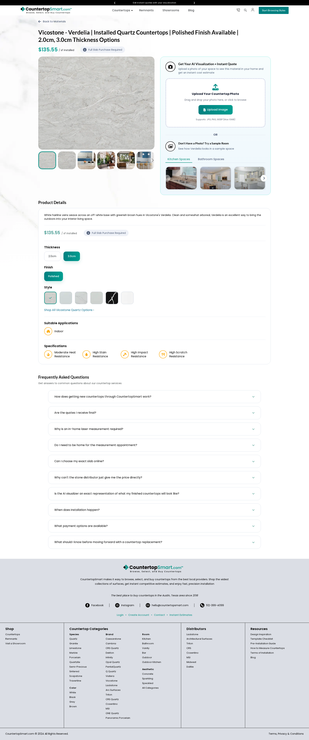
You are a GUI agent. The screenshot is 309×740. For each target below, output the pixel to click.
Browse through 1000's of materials (151, 3)
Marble (73, 652)
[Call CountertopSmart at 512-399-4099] (238, 10)
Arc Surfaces (113, 690)
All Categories (150, 688)
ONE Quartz (112, 713)
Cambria (111, 643)
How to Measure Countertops (268, 648)
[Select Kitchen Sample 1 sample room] (181, 178)
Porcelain (74, 657)
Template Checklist (262, 639)
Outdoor (147, 657)
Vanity (145, 648)
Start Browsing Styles (273, 10)
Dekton (110, 652)
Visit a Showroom (15, 643)
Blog (191, 10)
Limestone (75, 648)
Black (72, 697)
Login (120, 615)
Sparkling (147, 678)
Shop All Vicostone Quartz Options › (69, 310)
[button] (153, 160)
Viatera (110, 676)
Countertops (121, 10)
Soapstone (75, 676)
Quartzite (74, 662)
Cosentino (112, 704)
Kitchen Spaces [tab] (179, 159)
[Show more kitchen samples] (264, 178)
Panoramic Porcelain (118, 718)
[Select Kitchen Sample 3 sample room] (250, 178)
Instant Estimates (181, 615)
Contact (159, 615)
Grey (72, 702)
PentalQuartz (113, 666)
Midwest (191, 662)
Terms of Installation (262, 652)
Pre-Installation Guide (263, 643)
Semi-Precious (78, 666)
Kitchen (146, 639)
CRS (189, 648)
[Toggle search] (245, 10)
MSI (108, 708)
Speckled (147, 683)
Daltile (190, 666)
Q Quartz (111, 671)
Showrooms (171, 10)
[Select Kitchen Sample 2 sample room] (215, 178)
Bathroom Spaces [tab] (211, 159)
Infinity (109, 657)
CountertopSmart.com (19, 734)
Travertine (75, 680)
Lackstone (111, 685)
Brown (73, 706)
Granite (73, 643)
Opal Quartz (113, 662)
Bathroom (148, 643)
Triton (109, 694)
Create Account (138, 615)
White (72, 692)
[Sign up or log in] (253, 10)
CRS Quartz (112, 648)
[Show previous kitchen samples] (167, 178)
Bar (144, 652)
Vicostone (111, 680)
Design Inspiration (261, 634)
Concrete (147, 674)
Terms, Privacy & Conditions (286, 734)
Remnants (146, 10)
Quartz (73, 639)
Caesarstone (113, 639)
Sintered (74, 671)
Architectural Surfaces (199, 639)
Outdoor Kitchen (151, 662)
